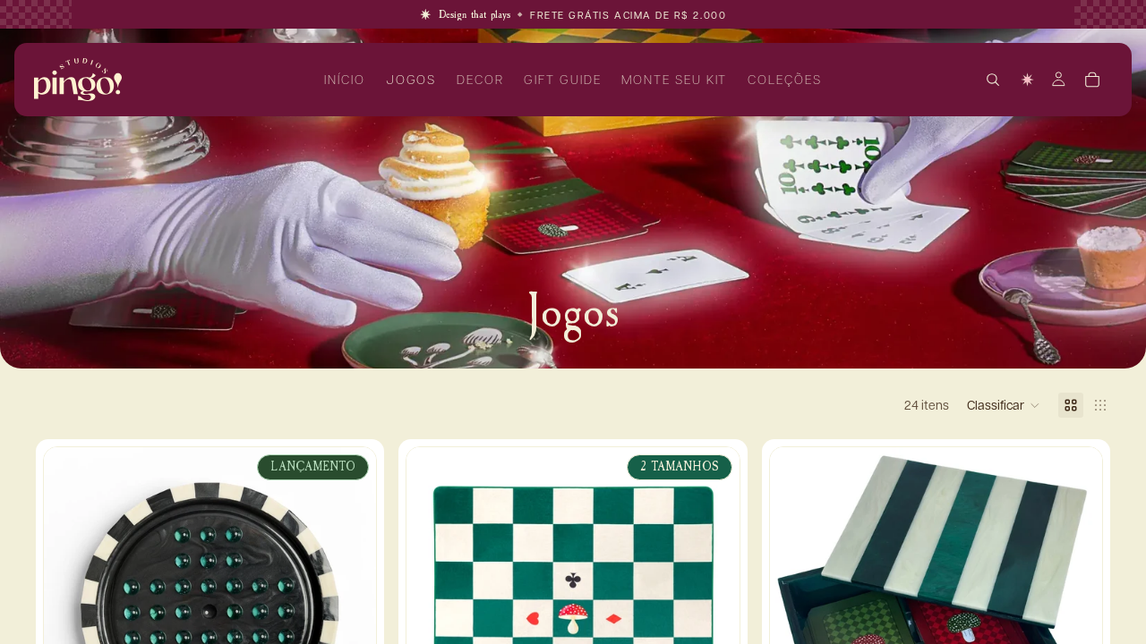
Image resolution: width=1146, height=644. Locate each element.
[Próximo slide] (349, 613)
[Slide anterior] (70, 613)
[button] (1003, 405)
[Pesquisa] (993, 79)
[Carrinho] (1092, 79)
